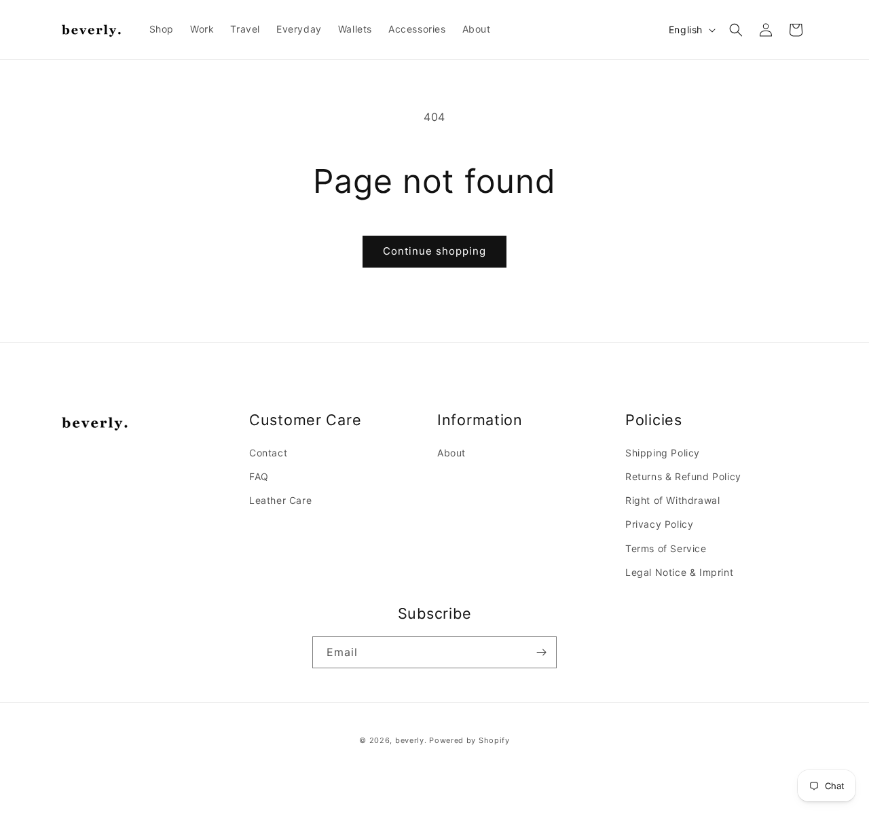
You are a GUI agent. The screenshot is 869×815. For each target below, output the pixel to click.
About (451, 452)
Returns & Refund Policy (683, 476)
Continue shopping (434, 250)
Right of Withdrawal (672, 500)
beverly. (411, 740)
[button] (736, 30)
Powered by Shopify (469, 740)
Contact (268, 452)
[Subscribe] (541, 652)
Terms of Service (666, 548)
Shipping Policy (662, 452)
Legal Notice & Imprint (679, 572)
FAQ (259, 476)
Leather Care (280, 500)
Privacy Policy (659, 524)
